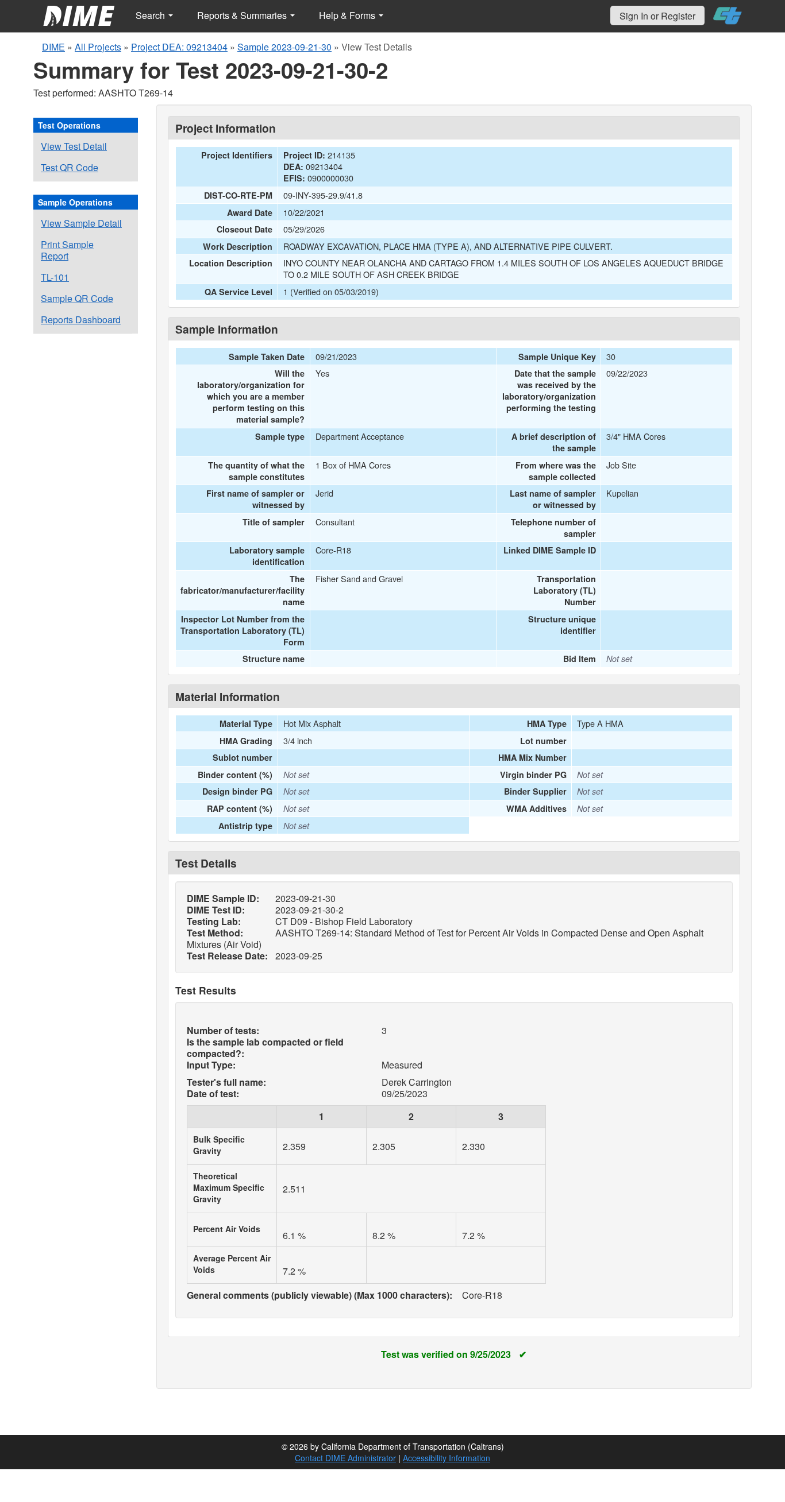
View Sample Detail (81, 223)
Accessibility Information (446, 1458)
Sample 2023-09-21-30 (284, 46)
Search (151, 15)
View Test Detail (74, 146)
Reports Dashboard (81, 319)
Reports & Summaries (243, 15)
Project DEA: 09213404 (179, 46)
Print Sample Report (67, 250)
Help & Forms (348, 15)
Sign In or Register (657, 15)
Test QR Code (69, 167)
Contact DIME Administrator (345, 1458)
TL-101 (55, 277)
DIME (53, 46)
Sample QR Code (77, 298)
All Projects (98, 46)
